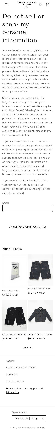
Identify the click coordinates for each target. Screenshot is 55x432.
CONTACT (12, 374)
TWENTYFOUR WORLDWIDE (31, 428)
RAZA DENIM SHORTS (39, 289)
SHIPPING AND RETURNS (21, 367)
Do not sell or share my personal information (24, 390)
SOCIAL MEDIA (15, 381)
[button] (6, 4)
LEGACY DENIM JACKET (40, 334)
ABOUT (10, 361)
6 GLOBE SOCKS (10, 291)
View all (27, 347)
